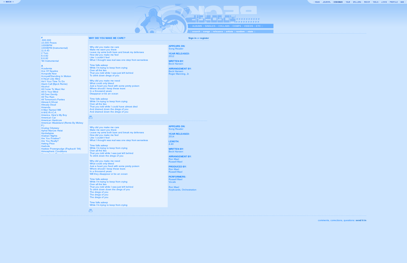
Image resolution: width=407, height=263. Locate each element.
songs (206, 31)
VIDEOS (248, 26)
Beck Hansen (176, 63)
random (240, 31)
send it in (361, 220)
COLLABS (224, 26)
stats (250, 31)
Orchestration (189, 189)
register (204, 38)
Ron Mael (174, 159)
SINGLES (210, 26)
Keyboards (174, 189)
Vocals (172, 182)
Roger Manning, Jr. (179, 74)
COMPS (236, 26)
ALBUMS (197, 26)
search (196, 31)
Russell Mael (175, 161)
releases (218, 31)
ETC (258, 26)
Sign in (192, 38)
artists (229, 31)
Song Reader (176, 48)
